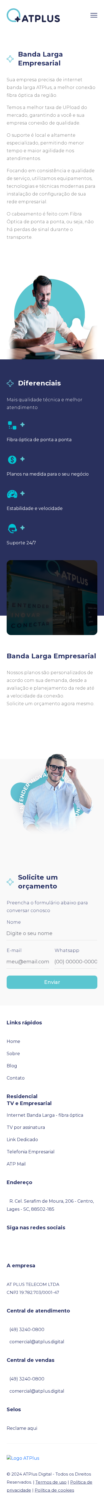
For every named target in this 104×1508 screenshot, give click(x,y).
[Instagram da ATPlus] (16, 1247)
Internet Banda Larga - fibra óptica (45, 1115)
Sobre (13, 1053)
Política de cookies (54, 1490)
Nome (14, 922)
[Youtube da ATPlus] (33, 1247)
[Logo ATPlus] (23, 1458)
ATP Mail (16, 1164)
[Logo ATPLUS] (33, 15)
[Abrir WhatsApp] (14, 1494)
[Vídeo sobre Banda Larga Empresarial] (52, 597)
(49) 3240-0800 (26, 1329)
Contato (16, 1078)
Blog (12, 1065)
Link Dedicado (22, 1139)
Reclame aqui (22, 1428)
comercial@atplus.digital (36, 1341)
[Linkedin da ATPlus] (24, 1247)
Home (13, 1041)
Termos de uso (51, 1482)
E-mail (14, 950)
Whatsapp (67, 950)
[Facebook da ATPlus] (8, 1247)
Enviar (52, 982)
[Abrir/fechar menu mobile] (93, 15)
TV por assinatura (26, 1127)
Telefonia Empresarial (31, 1151)
